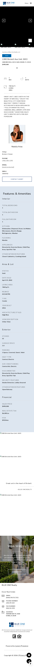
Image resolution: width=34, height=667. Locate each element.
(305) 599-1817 (10, 603)
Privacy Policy (24, 655)
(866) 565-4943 (10, 608)
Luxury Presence (21, 646)
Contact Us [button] (17, 571)
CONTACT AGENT (17, 179)
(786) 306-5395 (7, 160)
